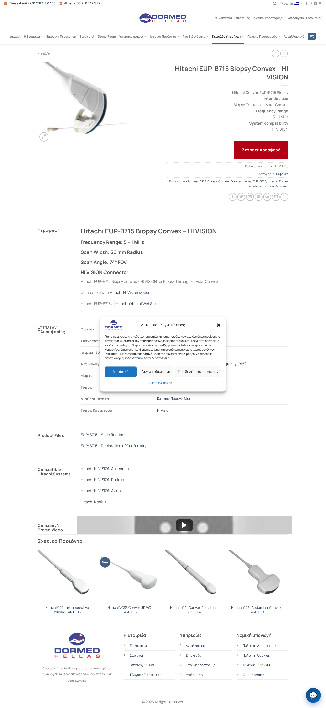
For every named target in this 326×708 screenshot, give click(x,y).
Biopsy (212, 181)
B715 (203, 181)
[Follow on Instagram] (311, 3)
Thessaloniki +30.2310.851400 (32, 3)
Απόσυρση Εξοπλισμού (305, 18)
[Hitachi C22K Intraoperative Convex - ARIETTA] (67, 576)
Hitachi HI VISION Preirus (102, 479)
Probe (283, 181)
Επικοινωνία (223, 18)
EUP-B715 (259, 181)
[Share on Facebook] (233, 197)
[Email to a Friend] (250, 197)
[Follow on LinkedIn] (315, 3)
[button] (218, 325)
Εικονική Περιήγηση (61, 36)
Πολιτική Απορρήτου (259, 645)
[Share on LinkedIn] (276, 197)
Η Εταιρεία (32, 36)
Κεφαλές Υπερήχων (226, 36)
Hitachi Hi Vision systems (131, 292)
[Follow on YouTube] (320, 3)
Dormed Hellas (241, 181)
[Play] (184, 525)
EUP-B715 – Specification (102, 434)
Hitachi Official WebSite (136, 303)
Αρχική (15, 36)
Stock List (87, 36)
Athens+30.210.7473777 (82, 3)
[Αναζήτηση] (275, 3)
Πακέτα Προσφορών (262, 36)
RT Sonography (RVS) (228, 364)
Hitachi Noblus (93, 502)
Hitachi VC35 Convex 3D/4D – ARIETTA (130, 609)
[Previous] (38, 586)
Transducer (254, 186)
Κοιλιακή (281, 186)
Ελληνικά (286, 3)
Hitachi (273, 181)
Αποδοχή (121, 371)
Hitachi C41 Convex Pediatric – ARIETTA (194, 609)
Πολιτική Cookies (160, 383)
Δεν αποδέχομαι (156, 371)
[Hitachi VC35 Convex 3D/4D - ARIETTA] (130, 576)
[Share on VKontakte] (267, 197)
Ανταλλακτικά (294, 36)
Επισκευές (242, 18)
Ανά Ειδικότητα (194, 36)
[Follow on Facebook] (306, 3)
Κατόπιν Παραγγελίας (174, 398)
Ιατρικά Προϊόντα (163, 36)
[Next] (286, 586)
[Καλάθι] (312, 36)
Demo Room (107, 36)
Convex (223, 181)
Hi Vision (164, 410)
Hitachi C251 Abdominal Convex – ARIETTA (257, 609)
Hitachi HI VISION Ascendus (105, 468)
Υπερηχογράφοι (131, 36)
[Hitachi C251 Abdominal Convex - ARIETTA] (257, 576)
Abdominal (190, 181)
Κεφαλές (44, 53)
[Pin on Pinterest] (259, 197)
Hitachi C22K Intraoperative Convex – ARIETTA (67, 609)
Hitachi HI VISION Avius (101, 490)
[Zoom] (44, 137)
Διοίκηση (137, 655)
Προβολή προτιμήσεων (198, 371)
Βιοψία (269, 186)
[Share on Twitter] (241, 197)
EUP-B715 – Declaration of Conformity (113, 445)
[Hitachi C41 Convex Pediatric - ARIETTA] (194, 576)
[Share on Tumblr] (284, 197)
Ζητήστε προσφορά (261, 150)
